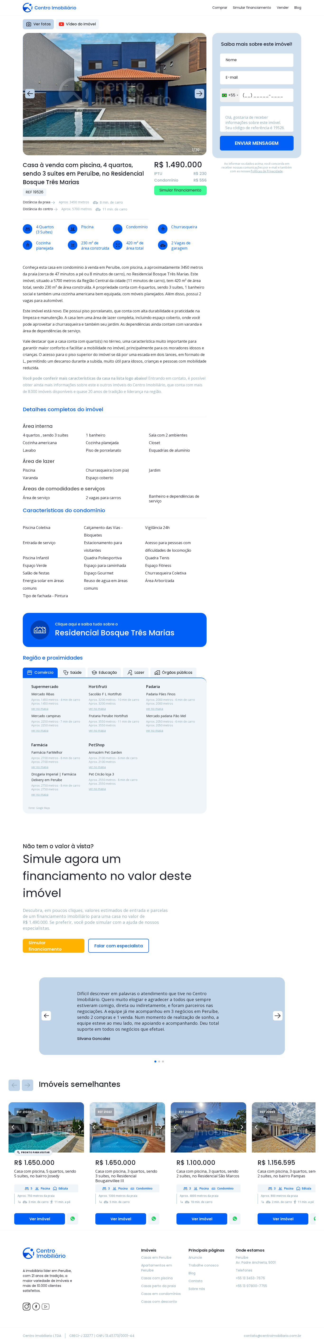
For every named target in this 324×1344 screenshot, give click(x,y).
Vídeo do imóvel (81, 24)
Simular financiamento (252, 7)
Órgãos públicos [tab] (177, 672)
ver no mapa (39, 709)
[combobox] (230, 95)
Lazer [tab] (139, 672)
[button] (30, 93)
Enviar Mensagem (256, 143)
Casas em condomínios (161, 1293)
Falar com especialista (118, 946)
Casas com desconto (159, 1301)
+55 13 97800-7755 (251, 1286)
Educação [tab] (108, 672)
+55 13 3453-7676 (250, 1278)
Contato (196, 1281)
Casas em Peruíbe (156, 1257)
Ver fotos (42, 24)
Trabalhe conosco (204, 1265)
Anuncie (195, 1257)
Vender (283, 7)
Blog (297, 7)
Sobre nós (197, 1288)
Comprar (219, 7)
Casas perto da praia (158, 1286)
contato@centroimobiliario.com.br (272, 1335)
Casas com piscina (157, 1278)
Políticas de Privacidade (267, 171)
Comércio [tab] (44, 672)
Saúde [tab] (76, 672)
